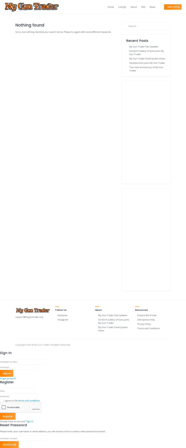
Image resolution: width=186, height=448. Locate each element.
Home (111, 6)
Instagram (62, 319)
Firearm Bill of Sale (146, 315)
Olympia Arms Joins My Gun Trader (147, 62)
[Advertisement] (146, 134)
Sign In (29, 421)
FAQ (143, 6)
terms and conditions (29, 400)
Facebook (62, 315)
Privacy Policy (144, 324)
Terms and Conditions (148, 328)
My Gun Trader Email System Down (147, 58)
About (134, 6)
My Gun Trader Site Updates (143, 46)
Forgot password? (8, 378)
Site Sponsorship (146, 319)
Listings (122, 6)
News (152, 6)
